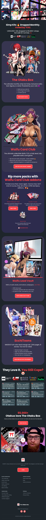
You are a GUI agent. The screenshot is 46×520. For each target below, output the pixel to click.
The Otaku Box (5, 478)
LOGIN (23, 470)
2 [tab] (21, 454)
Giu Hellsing (4, 485)
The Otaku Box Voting (7, 495)
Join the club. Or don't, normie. (23, 166)
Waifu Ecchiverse (27, 482)
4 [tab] (24, 454)
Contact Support (5, 498)
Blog (24, 480)
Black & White (5, 487)
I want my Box (23, 423)
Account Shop (5, 493)
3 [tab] (23, 454)
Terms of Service (27, 493)
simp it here (13, 208)
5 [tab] (26, 454)
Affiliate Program (5, 496)
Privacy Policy (26, 495)
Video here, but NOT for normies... (23, 296)
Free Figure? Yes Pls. (23, 97)
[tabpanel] (23, 439)
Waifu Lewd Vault (27, 478)
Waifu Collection (5, 484)
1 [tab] (19, 454)
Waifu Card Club (5, 480)
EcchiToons (4, 482)
